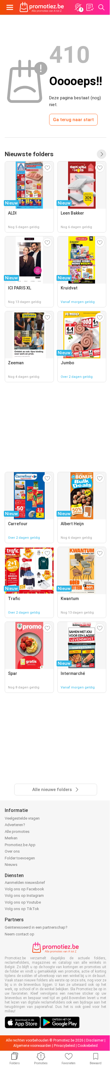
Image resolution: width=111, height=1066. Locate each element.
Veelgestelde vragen (22, 818)
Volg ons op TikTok (22, 909)
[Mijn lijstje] (89, 7)
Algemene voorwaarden (32, 1046)
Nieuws (11, 864)
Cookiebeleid (88, 1046)
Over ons (12, 851)
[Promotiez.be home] (42, 7)
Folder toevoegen (20, 858)
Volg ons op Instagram (24, 895)
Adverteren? (15, 825)
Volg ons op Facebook (24, 889)
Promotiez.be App (20, 845)
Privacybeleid (64, 1046)
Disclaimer (95, 1040)
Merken (11, 838)
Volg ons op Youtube (23, 902)
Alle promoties (17, 831)
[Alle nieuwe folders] (101, 154)
